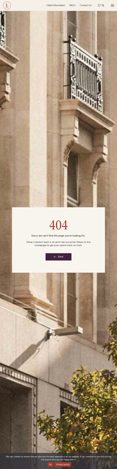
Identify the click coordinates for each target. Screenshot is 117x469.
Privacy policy (63, 464)
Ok (50, 464)
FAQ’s (72, 5)
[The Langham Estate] (7, 5)
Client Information (55, 5)
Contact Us (86, 5)
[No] (113, 460)
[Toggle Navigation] (112, 5)
